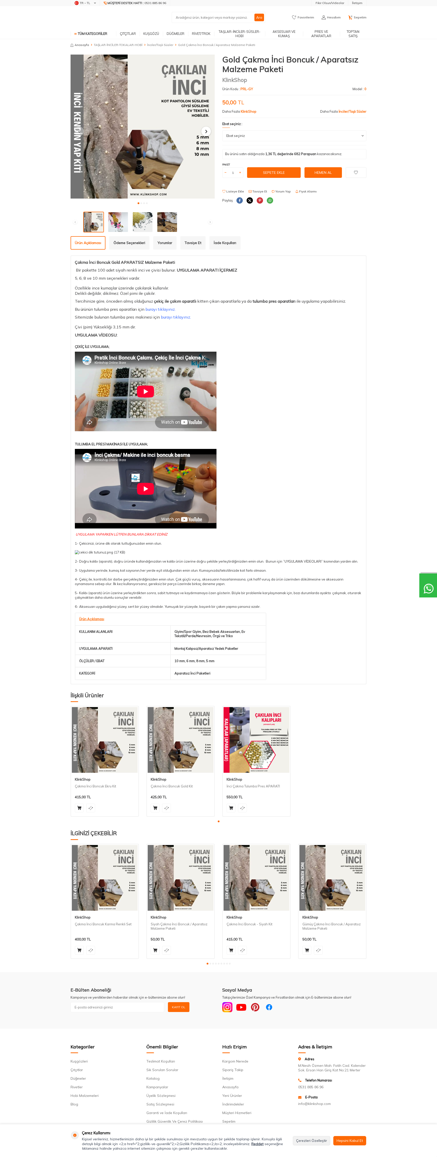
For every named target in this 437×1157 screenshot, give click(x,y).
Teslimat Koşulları (160, 1061)
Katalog (153, 1078)
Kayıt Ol (178, 1007)
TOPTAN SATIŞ (353, 34)
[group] (143, 127)
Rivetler (77, 1087)
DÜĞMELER (175, 34)
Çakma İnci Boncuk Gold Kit (172, 786)
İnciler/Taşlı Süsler (160, 45)
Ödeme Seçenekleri (129, 242)
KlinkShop (234, 80)
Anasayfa (82, 45)
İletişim (357, 3)
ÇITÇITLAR (128, 34)
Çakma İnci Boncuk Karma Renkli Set (103, 924)
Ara (259, 17)
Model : (359, 89)
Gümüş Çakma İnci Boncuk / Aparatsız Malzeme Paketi (331, 926)
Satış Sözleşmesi (160, 1104)
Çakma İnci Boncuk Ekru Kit (95, 786)
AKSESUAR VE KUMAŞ (284, 34)
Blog (74, 1104)
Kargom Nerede (235, 1061)
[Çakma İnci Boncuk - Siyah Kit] (256, 877)
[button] (138, 203)
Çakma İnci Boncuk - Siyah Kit (249, 924)
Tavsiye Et (259, 191)
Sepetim (228, 1121)
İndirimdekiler (233, 1104)
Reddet (257, 1144)
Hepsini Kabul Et (350, 1140)
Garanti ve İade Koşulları (166, 1113)
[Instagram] (227, 1007)
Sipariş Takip (232, 1070)
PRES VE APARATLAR (321, 34)
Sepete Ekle (274, 172)
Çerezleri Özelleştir (311, 1140)
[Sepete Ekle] (79, 808)
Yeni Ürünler (232, 1095)
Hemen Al (323, 172)
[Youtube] (241, 1007)
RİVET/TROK (201, 34)
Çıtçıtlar (77, 1070)
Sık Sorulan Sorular (162, 1070)
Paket (226, 164)
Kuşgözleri (79, 1061)
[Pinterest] (255, 1007)
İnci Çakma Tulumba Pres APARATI (253, 786)
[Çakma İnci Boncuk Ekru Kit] (104, 740)
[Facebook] (269, 1007)
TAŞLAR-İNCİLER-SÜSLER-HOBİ (239, 34)
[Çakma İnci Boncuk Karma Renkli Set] (104, 877)
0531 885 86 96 (310, 1087)
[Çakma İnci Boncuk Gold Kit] (180, 740)
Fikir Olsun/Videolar (330, 3)
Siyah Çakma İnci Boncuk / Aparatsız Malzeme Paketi (179, 926)
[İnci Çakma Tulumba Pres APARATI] (256, 740)
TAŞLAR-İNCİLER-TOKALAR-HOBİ (118, 45)
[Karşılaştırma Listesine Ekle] (90, 808)
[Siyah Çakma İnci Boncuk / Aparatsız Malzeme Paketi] (180, 877)
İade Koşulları (225, 242)
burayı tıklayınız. (160, 309)
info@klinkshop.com (314, 1103)
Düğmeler (78, 1078)
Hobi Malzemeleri (85, 1095)
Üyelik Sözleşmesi (161, 1095)
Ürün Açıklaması (88, 242)
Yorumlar (165, 242)
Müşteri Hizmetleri (236, 1113)
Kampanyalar (157, 1087)
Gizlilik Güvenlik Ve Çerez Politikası (174, 1121)
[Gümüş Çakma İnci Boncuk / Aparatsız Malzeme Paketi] (332, 877)
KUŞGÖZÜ (151, 34)
